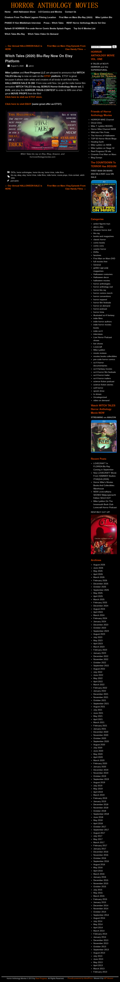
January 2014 (99, 937)
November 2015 (100, 883)
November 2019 (100, 773)
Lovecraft (97, 347)
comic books (99, 243)
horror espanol (100, 299)
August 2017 (99, 833)
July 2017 (97, 836)
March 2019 (98, 795)
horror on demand (101, 306)
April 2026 (98, 574)
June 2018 (98, 817)
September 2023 (101, 631)
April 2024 (98, 612)
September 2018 (101, 814)
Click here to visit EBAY (18, 104)
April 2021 (98, 719)
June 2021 (98, 713)
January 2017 (99, 849)
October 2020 (99, 738)
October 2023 (99, 628)
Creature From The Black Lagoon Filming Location (30, 17)
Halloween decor (101, 277)
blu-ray (13, 175)
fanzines (97, 255)
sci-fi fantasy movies (102, 369)
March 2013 (98, 968)
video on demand (101, 400)
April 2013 (98, 965)
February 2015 (100, 899)
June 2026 (98, 568)
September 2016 (101, 861)
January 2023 (99, 653)
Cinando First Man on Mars (103, 154)
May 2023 (98, 640)
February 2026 (100, 580)
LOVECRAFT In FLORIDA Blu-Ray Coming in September (103, 466)
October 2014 (99, 912)
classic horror (99, 239)
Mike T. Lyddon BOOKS (102, 126)
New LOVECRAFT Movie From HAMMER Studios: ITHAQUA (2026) (104, 476)
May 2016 (98, 867)
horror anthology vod (103, 287)
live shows (98, 343)
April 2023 (98, 643)
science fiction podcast (103, 381)
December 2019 (100, 770)
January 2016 (99, 877)
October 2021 (99, 700)
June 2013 (98, 959)
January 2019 (99, 801)
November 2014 (100, 908)
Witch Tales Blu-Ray (15, 33)
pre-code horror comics (104, 359)
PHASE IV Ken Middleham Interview (23, 22)
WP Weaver (108, 978)
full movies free (100, 261)
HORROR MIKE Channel (102, 119)
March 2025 (98, 599)
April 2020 (98, 757)
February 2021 (100, 725)
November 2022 (100, 659)
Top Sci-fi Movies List (84, 28)
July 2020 (97, 747)
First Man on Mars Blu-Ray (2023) (75, 17)
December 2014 (100, 905)
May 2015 (98, 893)
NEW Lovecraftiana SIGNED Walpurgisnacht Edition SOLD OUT (104, 494)
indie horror (51, 175)
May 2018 (98, 820)
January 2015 (99, 902)
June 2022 (98, 675)
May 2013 (98, 962)
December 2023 (100, 625)
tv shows (97, 394)
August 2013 (99, 953)
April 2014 (98, 927)
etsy (24, 175)
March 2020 (98, 760)
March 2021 (98, 722)
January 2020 (99, 766)
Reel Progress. (41, 978)
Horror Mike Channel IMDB (103, 129)
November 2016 (100, 855)
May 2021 (98, 716)
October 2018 (99, 811)
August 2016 (99, 864)
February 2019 (100, 798)
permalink (15, 180)
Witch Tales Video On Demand (43, 33)
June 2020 (98, 751)
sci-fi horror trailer (101, 375)
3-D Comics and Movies (50, 11)
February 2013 (100, 972)
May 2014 (98, 924)
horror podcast (100, 309)
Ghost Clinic (96, 123)
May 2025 (98, 593)
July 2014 (97, 921)
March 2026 (98, 577)
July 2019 (97, 785)
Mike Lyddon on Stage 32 (102, 148)
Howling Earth (97, 142)
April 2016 (98, 871)
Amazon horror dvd (102, 230)
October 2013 (99, 946)
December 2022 (100, 656)
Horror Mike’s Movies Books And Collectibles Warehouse (103, 485)
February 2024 (100, 618)
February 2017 (100, 845)
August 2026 (99, 565)
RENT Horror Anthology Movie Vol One (86, 22)
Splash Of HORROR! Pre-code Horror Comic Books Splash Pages (38, 28)
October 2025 (99, 587)
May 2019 (98, 788)
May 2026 (98, 571)
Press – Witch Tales (54, 22)
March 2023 (98, 647)
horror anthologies (24, 172)
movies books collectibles (105, 356)
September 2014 (101, 915)
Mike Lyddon (99, 350)
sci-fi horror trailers (102, 378)
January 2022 (99, 691)
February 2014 (100, 934)
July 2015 (97, 890)
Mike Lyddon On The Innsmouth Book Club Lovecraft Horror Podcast (105, 504)
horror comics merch (103, 293)
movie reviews (100, 353)
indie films (59, 172)
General (97, 265)
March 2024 (98, 615)
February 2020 (100, 763)
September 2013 (101, 949)
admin (31, 65)
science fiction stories (103, 384)
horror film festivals (102, 302)
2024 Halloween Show (24, 11)
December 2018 (100, 804)
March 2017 (98, 842)
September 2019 (101, 779)
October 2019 (99, 776)
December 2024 (100, 606)
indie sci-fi (98, 331)
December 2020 (100, 732)
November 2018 (100, 807)
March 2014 (98, 931)
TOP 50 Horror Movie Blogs (103, 138)
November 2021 (100, 697)
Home (8, 11)
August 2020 (99, 744)
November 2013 (100, 943)
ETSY (47, 76)
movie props (62, 175)
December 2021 (100, 694)
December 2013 (100, 940)
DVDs (13, 172)
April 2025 (98, 596)
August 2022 (99, 669)
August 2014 (99, 918)
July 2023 (97, 637)
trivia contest (73, 175)
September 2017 (101, 830)
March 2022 (98, 684)
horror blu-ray (38, 172)
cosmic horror (99, 249)
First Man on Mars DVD (104, 258)
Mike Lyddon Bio (103, 17)
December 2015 (100, 880)
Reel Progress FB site (101, 151)
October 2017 (99, 826)
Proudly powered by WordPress (80, 978)
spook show (98, 391)
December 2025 (100, 583)
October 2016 (99, 858)
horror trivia (49, 172)
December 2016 (100, 852)
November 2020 (100, 735)
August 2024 (99, 609)
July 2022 (97, 672)
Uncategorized (100, 397)
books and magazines (103, 236)
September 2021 (101, 703)
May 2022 (98, 678)
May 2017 (98, 839)
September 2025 (101, 590)
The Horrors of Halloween (103, 135)
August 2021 (99, 706)
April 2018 (98, 823)
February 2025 (100, 602)
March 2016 (98, 874)
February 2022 (100, 688)
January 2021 (99, 729)
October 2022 (99, 662)
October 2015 (99, 886)
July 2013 (97, 956)
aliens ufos (98, 227)
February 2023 (100, 650)
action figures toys (101, 224)
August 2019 (99, 782)
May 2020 (98, 754)
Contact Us (70, 11)
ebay (19, 175)
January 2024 (99, 621)
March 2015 (98, 896)
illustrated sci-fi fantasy (103, 315)
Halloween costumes (103, 274)
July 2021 (97, 710)
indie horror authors (102, 321)
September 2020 (101, 741)
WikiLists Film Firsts (100, 132)
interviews (98, 334)
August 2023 (99, 634)
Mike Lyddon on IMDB (101, 145)
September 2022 (101, 665)
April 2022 (98, 681)
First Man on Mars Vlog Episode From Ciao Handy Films (66, 47)
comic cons (98, 246)
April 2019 (98, 792)
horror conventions (102, 296)
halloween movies (101, 280)
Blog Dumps (96, 157)
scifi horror (98, 388)
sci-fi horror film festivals (104, 372)
